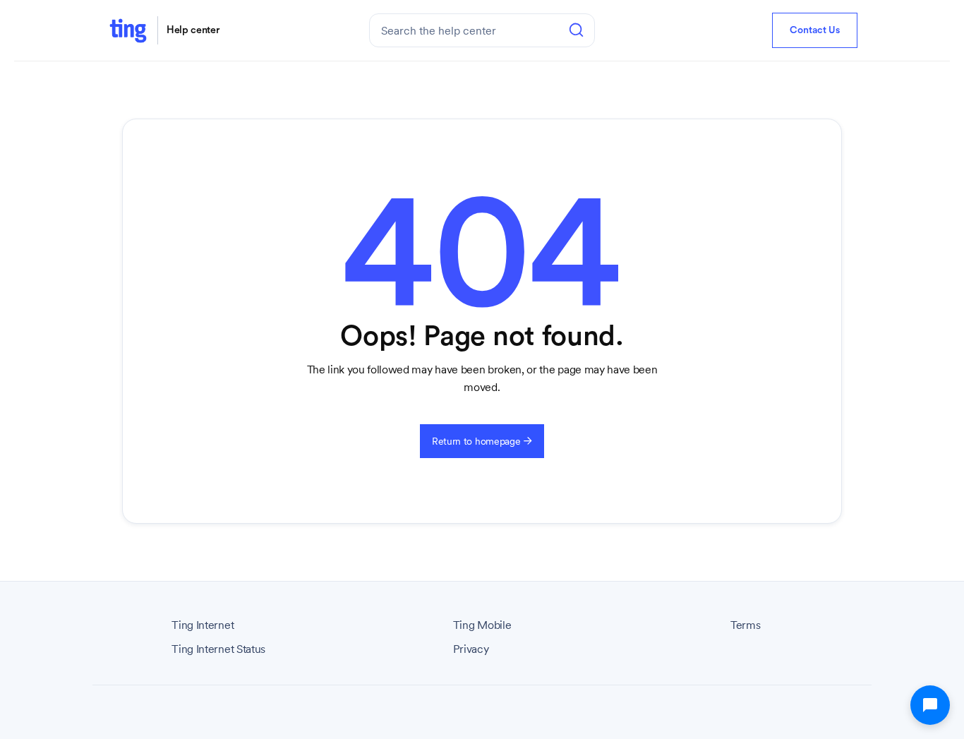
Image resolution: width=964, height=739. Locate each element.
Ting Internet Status (218, 649)
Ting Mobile (482, 625)
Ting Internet (202, 625)
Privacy (471, 649)
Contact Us (815, 30)
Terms (745, 625)
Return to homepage (482, 441)
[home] (128, 30)
